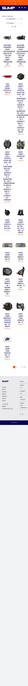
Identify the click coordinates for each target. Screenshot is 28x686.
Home (4, 16)
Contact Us (22, 392)
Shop (21, 381)
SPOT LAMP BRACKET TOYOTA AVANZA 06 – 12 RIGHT (7, 320)
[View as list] (15, 26)
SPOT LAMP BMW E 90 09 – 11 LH (20, 283)
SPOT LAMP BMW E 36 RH (21, 255)
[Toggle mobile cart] (19, 7)
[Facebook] (20, 414)
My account (22, 398)
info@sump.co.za (20, 1)
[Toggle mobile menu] (25, 7)
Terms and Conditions (22, 405)
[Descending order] (21, 18)
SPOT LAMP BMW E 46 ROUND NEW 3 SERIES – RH (7, 286)
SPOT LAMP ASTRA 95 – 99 (21, 155)
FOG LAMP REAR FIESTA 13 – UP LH (7, 88)
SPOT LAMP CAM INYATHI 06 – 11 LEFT (7, 351)
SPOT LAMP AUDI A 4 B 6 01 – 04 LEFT (7, 224)
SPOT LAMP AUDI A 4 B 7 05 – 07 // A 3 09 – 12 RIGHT (20, 226)
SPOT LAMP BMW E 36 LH (7, 255)
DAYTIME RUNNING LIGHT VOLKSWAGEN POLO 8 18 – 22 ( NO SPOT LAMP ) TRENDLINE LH (9, 54)
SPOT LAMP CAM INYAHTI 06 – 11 (20, 318)
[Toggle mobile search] (22, 7)
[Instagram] (22, 414)
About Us (22, 386)
